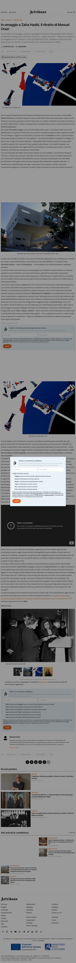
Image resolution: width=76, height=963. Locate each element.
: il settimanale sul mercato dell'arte (27, 479)
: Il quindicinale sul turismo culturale (26, 487)
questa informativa (49, 495)
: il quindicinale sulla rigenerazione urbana (29, 481)
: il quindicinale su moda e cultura (26, 484)
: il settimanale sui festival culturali (26, 489)
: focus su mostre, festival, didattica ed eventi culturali (33, 476)
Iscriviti (16, 501)
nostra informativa (37, 493)
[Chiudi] (63, 459)
